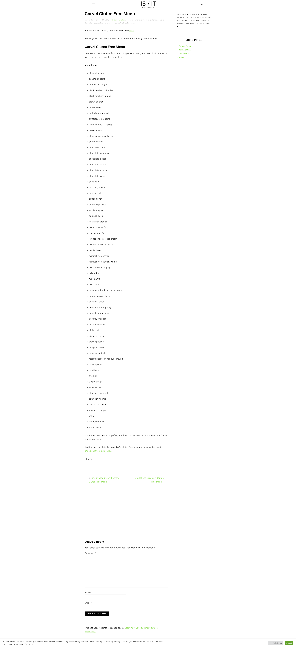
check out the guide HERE (98, 451)
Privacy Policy (185, 46)
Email (88, 603)
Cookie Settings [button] (276, 643)
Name (88, 592)
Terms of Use (185, 50)
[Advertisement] (126, 515)
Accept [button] (289, 643)
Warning (182, 57)
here (131, 30)
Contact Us (184, 53)
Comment (90, 553)
